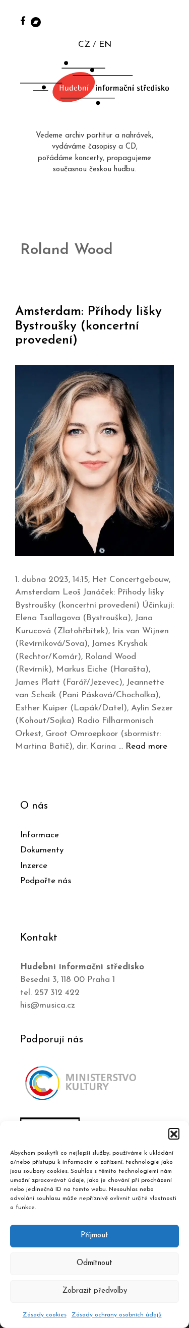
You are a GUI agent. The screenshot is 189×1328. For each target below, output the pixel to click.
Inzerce (33, 865)
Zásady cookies (45, 1315)
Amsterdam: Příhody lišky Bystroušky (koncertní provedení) (88, 326)
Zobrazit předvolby (94, 1291)
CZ (84, 44)
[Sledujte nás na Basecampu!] (36, 21)
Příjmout (94, 1235)
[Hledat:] (170, 21)
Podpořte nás (45, 881)
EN (105, 44)
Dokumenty (42, 850)
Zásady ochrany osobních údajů (117, 1315)
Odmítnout (94, 1263)
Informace (39, 835)
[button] (174, 1133)
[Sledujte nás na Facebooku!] (23, 20)
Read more (146, 746)
